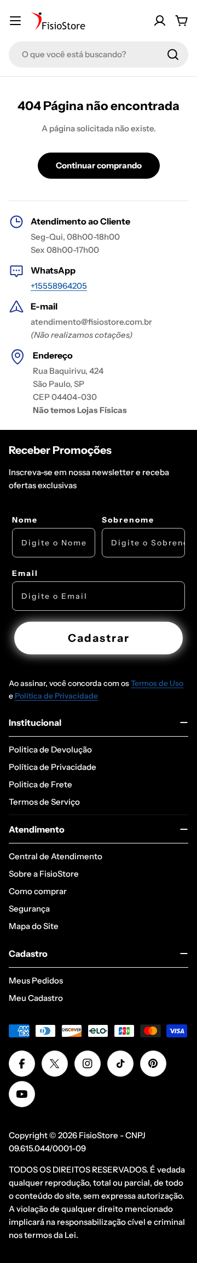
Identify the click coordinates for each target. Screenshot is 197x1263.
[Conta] (159, 20)
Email (25, 573)
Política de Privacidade (56, 696)
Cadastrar (99, 638)
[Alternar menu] (15, 20)
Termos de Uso (157, 683)
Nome (25, 520)
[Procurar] (172, 54)
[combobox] (98, 54)
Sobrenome (128, 520)
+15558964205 (59, 286)
